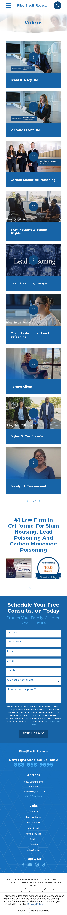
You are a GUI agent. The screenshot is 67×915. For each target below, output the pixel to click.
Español (33, 844)
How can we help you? (21, 689)
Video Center (33, 850)
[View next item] (37, 586)
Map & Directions (33, 796)
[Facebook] (23, 864)
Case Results (33, 828)
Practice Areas (33, 816)
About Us (33, 811)
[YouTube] (30, 864)
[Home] (32, 5)
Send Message (33, 733)
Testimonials (33, 822)
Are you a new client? (21, 679)
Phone (11, 651)
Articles (33, 839)
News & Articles (33, 833)
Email (10, 661)
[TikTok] (44, 864)
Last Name (14, 641)
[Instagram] (37, 864)
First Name (14, 632)
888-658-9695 (33, 764)
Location (12, 670)
